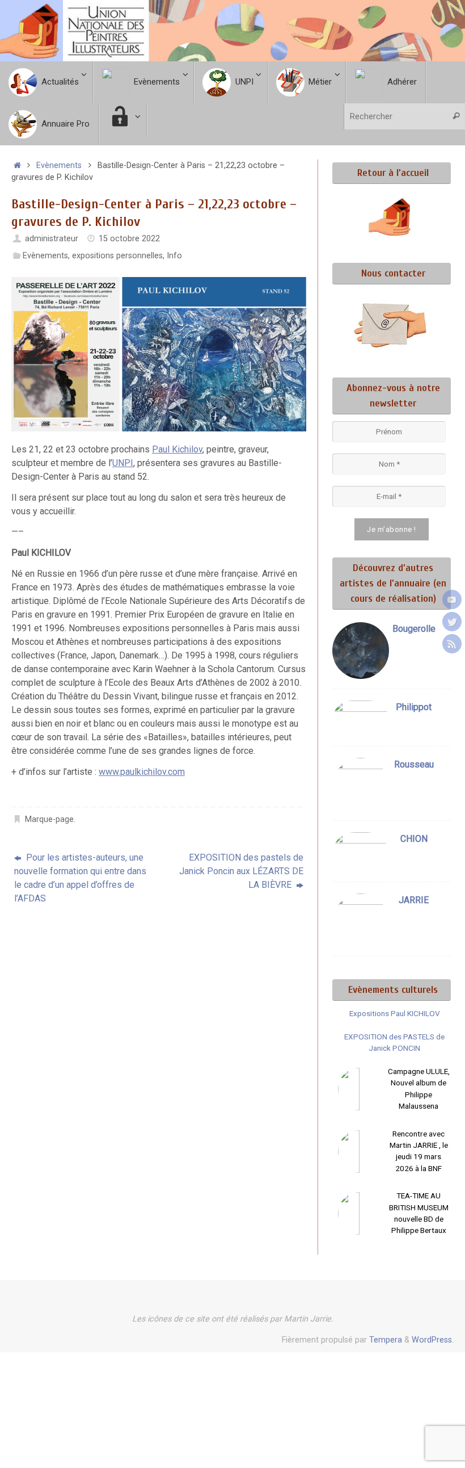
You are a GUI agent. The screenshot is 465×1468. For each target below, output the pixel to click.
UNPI (122, 463)
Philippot (414, 707)
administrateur (51, 239)
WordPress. (433, 1340)
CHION (414, 838)
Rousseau (414, 764)
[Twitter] (452, 621)
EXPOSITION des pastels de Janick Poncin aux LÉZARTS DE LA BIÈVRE (241, 871)
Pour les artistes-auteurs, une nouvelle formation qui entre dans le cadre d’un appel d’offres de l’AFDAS (80, 878)
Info (174, 256)
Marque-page (49, 819)
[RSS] (452, 643)
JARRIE (414, 900)
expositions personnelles (117, 256)
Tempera (385, 1340)
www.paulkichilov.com (142, 771)
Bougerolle (414, 628)
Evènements (59, 165)
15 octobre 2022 (129, 239)
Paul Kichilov (177, 449)
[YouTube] (452, 599)
